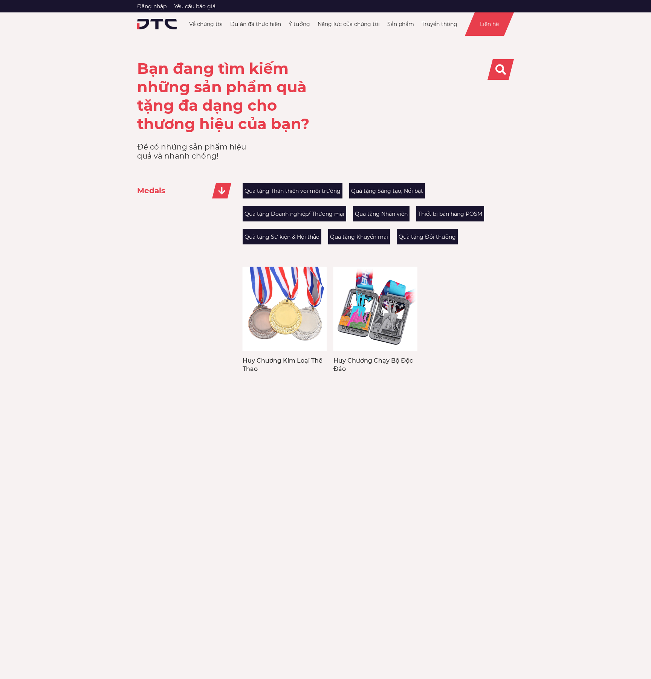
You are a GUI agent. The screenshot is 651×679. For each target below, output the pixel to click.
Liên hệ (489, 24)
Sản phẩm (400, 24)
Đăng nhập (152, 6)
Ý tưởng (299, 24)
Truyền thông (439, 24)
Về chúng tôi (206, 24)
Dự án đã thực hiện (255, 24)
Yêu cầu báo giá (194, 6)
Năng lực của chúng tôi (349, 24)
